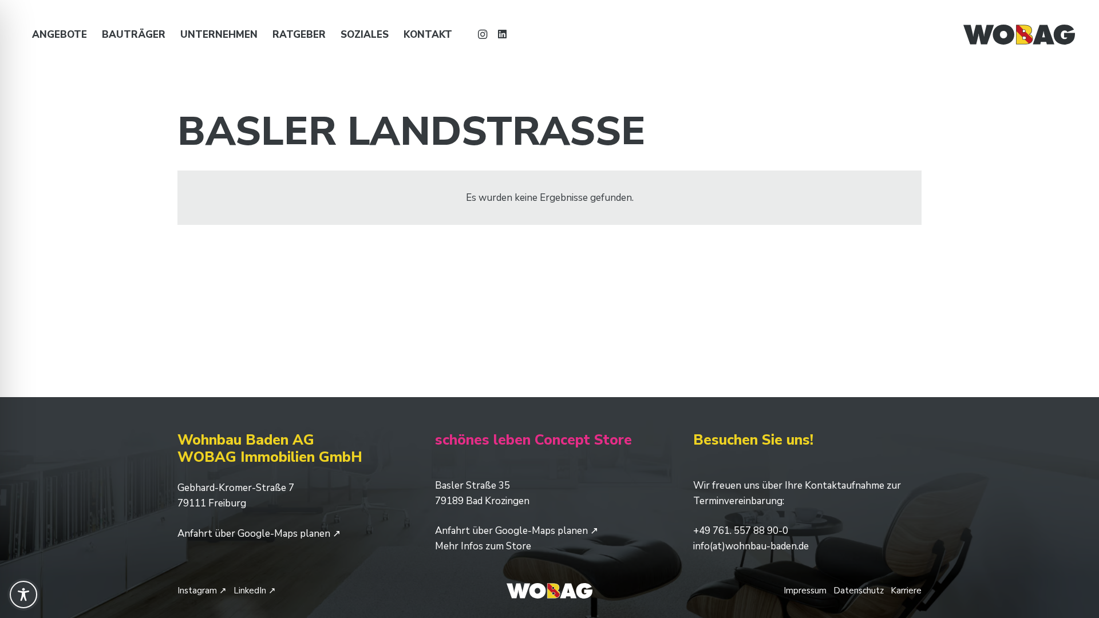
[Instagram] (482, 34)
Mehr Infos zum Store (483, 546)
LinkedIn (255, 590)
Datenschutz (858, 590)
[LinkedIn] (502, 34)
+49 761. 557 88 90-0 (740, 530)
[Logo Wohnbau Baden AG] (1018, 35)
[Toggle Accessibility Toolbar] (23, 594)
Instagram (202, 590)
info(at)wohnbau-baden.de (751, 546)
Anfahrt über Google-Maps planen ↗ (259, 533)
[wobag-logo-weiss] (549, 591)
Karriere (906, 590)
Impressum (805, 590)
